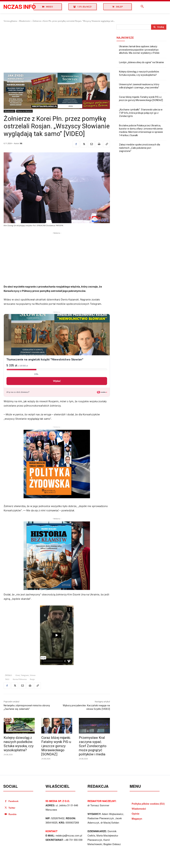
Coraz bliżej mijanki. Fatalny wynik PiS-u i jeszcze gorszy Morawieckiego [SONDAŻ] (56, 746)
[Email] (91, 144)
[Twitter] (83, 144)
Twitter (11, 807)
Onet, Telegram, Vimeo (25, 675)
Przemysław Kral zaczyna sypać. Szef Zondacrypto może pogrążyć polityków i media (92, 746)
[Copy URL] (106, 144)
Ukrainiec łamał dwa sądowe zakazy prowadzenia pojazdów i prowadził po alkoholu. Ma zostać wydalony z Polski (139, 49)
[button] (142, 7)
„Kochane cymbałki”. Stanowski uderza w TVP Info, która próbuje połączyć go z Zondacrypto (141, 112)
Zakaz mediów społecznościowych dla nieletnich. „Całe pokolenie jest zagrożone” (139, 147)
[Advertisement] (57, 47)
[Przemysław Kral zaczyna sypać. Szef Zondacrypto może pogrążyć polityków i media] (94, 725)
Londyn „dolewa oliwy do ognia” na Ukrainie (141, 62)
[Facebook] (76, 144)
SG (21, 143)
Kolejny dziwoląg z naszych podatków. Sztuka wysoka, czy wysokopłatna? (19, 744)
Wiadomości (24, 21)
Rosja (32, 679)
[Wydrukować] (99, 144)
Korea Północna (20, 679)
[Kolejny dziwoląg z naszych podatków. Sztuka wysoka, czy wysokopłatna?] (19, 725)
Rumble (12, 814)
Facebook (13, 801)
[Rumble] (5, 814)
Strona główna (10, 21)
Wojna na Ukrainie (24, 111)
